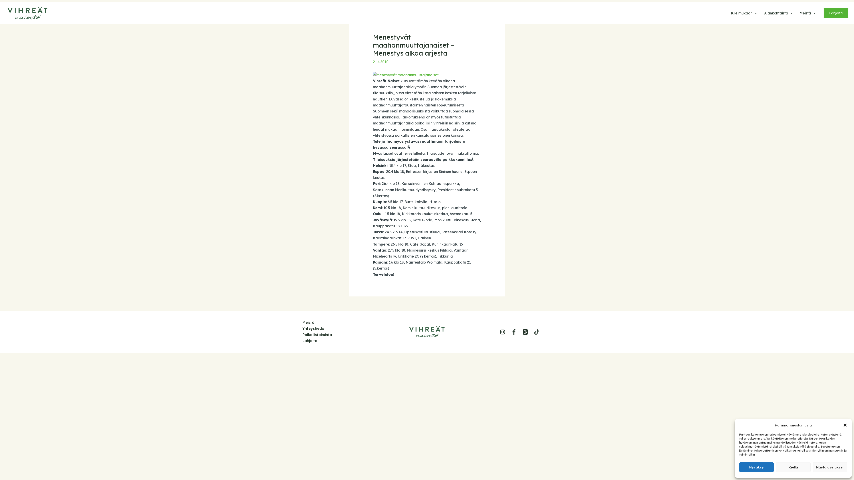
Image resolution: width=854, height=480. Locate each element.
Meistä (308, 322)
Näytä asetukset (830, 467)
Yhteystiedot (314, 328)
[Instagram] (502, 332)
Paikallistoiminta (317, 334)
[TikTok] (536, 332)
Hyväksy (756, 467)
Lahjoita (309, 340)
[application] (755, 13)
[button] (845, 425)
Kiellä (793, 467)
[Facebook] (514, 332)
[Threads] (525, 332)
